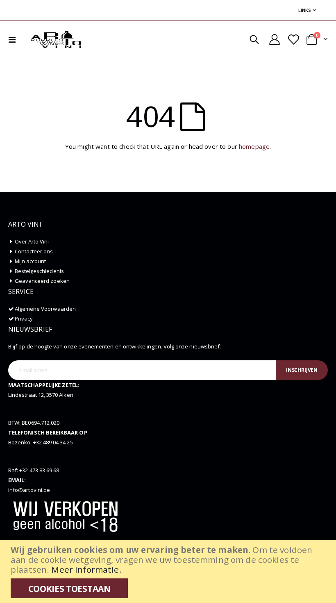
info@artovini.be (29, 490)
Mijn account (30, 261)
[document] (169, 571)
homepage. (255, 146)
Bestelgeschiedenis (39, 271)
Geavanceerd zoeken (42, 280)
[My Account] (274, 39)
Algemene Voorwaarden (45, 308)
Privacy (24, 318)
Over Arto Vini (32, 241)
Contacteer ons (34, 251)
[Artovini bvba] (56, 39)
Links (304, 10)
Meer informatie (85, 569)
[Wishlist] (293, 39)
